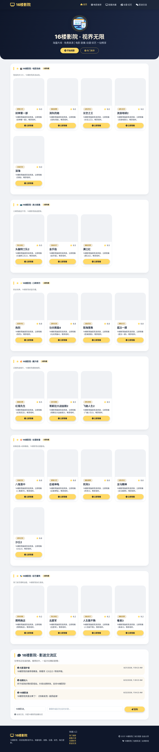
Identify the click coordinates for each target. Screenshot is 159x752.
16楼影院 (23, 4)
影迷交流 (142, 4)
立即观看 (29, 125)
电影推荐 (97, 4)
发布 (135, 709)
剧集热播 (112, 4)
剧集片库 (72, 738)
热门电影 (72, 735)
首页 (85, 4)
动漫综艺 (72, 741)
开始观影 (70, 50)
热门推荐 (90, 50)
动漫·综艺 (127, 4)
